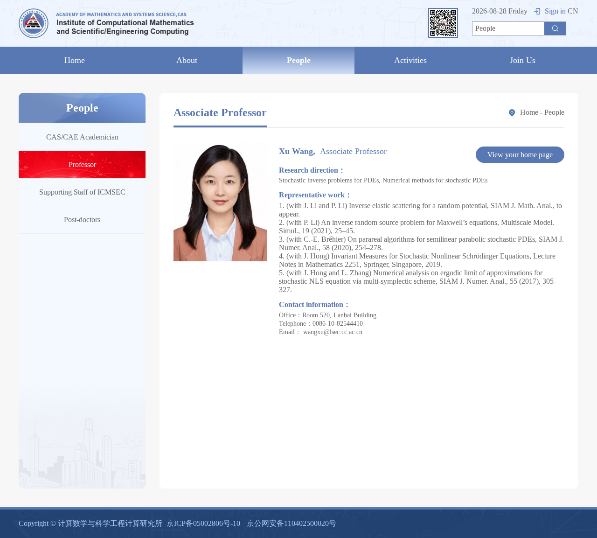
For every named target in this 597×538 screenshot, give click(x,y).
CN (573, 11)
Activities (410, 60)
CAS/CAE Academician (82, 137)
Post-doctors (82, 220)
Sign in (555, 11)
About (186, 60)
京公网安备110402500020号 (291, 523)
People (299, 60)
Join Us (522, 60)
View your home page (520, 155)
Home (74, 60)
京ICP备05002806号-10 (203, 523)
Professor (82, 164)
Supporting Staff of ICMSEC (82, 192)
